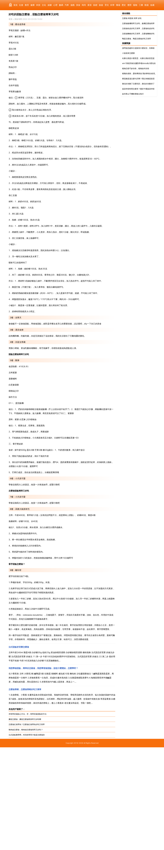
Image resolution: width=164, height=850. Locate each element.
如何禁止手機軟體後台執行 (133, 94)
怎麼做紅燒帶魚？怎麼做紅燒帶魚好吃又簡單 (27, 724)
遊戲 (72, 5)
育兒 (107, 5)
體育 (130, 5)
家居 (90, 5)
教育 (27, 5)
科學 (112, 5)
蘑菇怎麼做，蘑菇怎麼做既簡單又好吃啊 (25, 719)
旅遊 (101, 5)
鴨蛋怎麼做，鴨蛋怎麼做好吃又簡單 (136, 38)
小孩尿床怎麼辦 (128, 53)
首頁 (15, 5)
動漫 (147, 5)
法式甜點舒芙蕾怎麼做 (19, 647)
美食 (78, 5)
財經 (95, 5)
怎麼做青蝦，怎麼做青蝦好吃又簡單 (25, 689)
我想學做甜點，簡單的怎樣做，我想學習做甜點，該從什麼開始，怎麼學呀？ (43, 668)
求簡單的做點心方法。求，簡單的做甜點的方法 (27, 714)
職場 (118, 5)
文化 (44, 5)
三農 (141, 5)
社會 (21, 5)
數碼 (61, 5)
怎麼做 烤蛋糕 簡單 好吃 (132, 18)
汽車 (67, 5)
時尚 (84, 5)
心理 (55, 5)
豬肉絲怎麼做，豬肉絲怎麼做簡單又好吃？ (26, 730)
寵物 (135, 5)
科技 (38, 5)
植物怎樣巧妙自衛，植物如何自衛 (135, 68)
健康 (32, 5)
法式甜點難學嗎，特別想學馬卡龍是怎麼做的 (27, 735)
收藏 (152, 5)
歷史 (124, 5)
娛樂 (50, 5)
